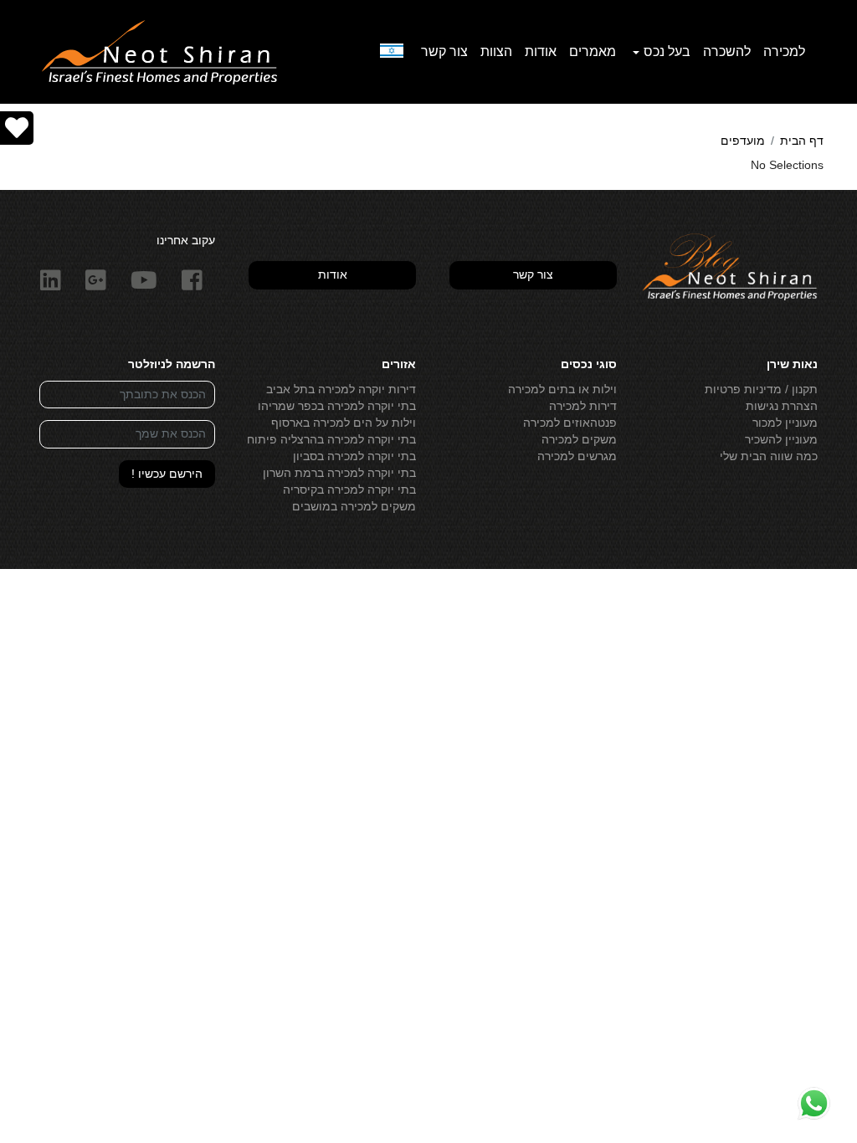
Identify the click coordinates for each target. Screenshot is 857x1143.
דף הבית (802, 140)
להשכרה (727, 51)
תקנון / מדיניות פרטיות (761, 389)
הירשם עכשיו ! (167, 473)
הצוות (496, 51)
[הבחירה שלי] (16, 128)
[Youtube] (144, 280)
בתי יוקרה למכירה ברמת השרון (339, 472)
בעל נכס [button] (667, 51)
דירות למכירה (583, 406)
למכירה (784, 51)
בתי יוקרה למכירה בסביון (354, 456)
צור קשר (444, 51)
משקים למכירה (579, 439)
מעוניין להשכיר (781, 439)
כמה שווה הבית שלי (769, 456)
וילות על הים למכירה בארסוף (343, 422)
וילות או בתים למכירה (562, 389)
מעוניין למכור (785, 422)
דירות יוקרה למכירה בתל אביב (341, 389)
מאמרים (592, 51)
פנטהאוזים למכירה (570, 422)
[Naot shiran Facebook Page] (192, 280)
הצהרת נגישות (782, 406)
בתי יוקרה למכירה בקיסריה (349, 489)
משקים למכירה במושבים (354, 506)
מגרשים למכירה (577, 456)
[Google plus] (96, 280)
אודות (541, 51)
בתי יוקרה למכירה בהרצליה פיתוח (331, 439)
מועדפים (743, 140)
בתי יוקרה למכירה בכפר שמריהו (337, 406)
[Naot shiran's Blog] (730, 267)
